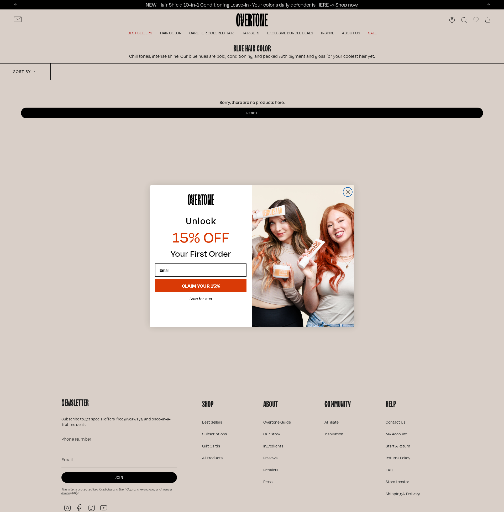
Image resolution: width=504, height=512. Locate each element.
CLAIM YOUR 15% (201, 286)
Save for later (201, 299)
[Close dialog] (347, 192)
